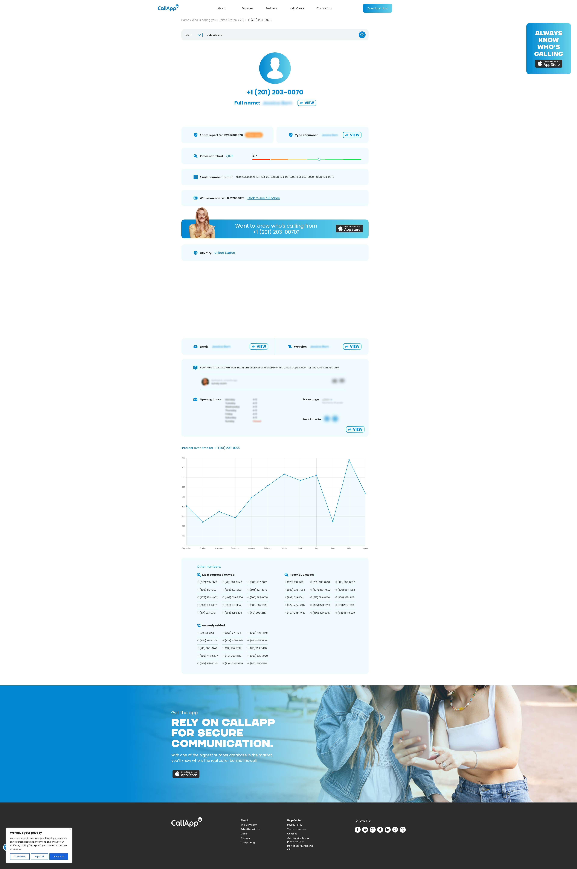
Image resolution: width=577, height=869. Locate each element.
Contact (292, 833)
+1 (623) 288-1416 (294, 582)
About (221, 8)
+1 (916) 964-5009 (345, 613)
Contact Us (324, 8)
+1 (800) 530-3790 (257, 656)
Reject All (39, 856)
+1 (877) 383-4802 (207, 597)
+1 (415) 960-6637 (345, 582)
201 (242, 20)
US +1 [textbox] (189, 35)
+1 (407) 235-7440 (294, 613)
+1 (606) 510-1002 (206, 590)
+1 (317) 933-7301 (206, 613)
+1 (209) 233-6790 (320, 582)
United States (228, 20)
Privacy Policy (294, 824)
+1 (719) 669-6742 (232, 582)
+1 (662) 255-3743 (207, 663)
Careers (245, 838)
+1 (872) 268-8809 (207, 582)
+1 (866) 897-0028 (257, 597)
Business (271, 8)
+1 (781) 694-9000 (320, 597)
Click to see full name (263, 198)
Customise (20, 856)
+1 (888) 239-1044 (294, 597)
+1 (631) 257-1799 (231, 648)
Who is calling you (204, 20)
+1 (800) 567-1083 (257, 605)
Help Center (297, 8)
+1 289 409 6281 (205, 633)
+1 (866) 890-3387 (320, 613)
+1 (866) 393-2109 (231, 590)
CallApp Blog (248, 842)
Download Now (378, 8)
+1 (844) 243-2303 (232, 663)
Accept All (58, 856)
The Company (249, 824)
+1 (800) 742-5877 (207, 656)
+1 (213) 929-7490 (257, 648)
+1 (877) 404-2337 (294, 605)
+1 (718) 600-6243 (207, 648)
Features (247, 8)
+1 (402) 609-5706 (232, 597)
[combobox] (191, 35)
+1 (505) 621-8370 (257, 590)
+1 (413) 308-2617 (256, 613)
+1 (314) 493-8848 (257, 640)
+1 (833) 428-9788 (232, 640)
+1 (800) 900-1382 (257, 663)
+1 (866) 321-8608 (232, 613)
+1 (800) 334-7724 (207, 640)
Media (244, 833)
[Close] (70, 829)
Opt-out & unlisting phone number (298, 839)
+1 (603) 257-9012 (257, 582)
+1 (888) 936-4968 (294, 590)
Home (185, 20)
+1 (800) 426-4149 (257, 633)
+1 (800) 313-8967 (207, 605)
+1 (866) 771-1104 (231, 605)
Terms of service (296, 829)
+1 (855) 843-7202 (320, 605)
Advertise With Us (250, 829)
